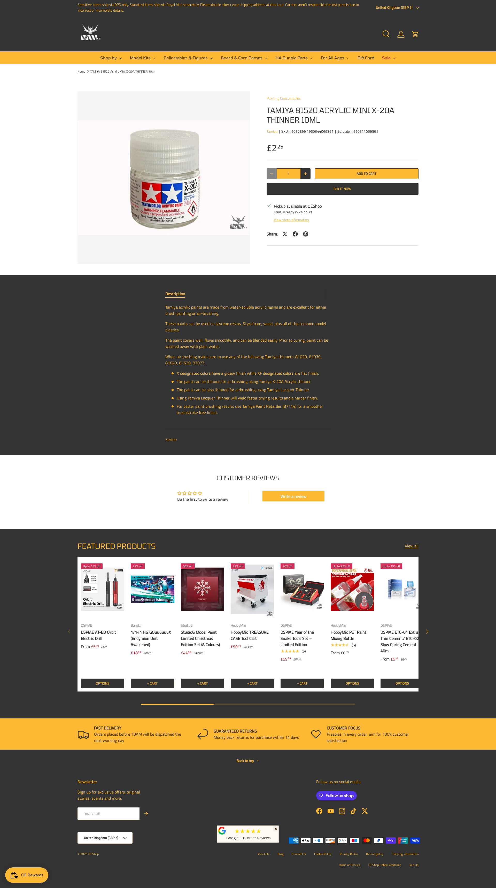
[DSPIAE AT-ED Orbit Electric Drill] (102, 589)
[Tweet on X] (285, 234)
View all (412, 546)
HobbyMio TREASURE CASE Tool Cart (250, 635)
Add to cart (366, 173)
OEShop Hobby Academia (384, 864)
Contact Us (299, 854)
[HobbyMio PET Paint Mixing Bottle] (352, 589)
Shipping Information (405, 854)
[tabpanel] (248, 362)
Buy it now (342, 188)
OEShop (93, 854)
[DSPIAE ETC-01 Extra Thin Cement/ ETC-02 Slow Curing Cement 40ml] (402, 589)
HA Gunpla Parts (292, 57)
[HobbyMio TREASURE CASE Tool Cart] (252, 589)
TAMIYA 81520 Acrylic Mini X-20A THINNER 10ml (122, 71)
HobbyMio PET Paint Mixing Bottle (348, 635)
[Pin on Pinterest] (305, 234)
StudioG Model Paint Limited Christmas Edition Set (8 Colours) (200, 638)
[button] (415, 34)
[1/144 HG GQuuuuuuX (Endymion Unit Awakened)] (152, 589)
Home (81, 71)
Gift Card (366, 57)
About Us (263, 854)
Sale (386, 57)
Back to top (245, 760)
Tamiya (272, 131)
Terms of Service (349, 864)
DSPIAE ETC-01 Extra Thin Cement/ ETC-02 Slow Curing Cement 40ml (400, 641)
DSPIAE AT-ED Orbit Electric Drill (98, 635)
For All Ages (332, 57)
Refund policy (374, 854)
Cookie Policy (322, 854)
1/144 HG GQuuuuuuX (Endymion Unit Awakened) (151, 638)
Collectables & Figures (186, 57)
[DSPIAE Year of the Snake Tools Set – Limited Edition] (302, 589)
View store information (291, 219)
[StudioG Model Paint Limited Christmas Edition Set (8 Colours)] (202, 589)
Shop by (108, 57)
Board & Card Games (241, 57)
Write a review (293, 496)
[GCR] (222, 830)
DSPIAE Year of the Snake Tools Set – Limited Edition (297, 638)
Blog (280, 854)
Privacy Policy (349, 854)
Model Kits (140, 57)
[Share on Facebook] (295, 234)
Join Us (414, 864)
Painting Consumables (284, 98)
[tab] (175, 293)
